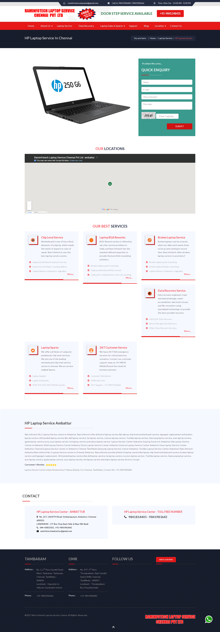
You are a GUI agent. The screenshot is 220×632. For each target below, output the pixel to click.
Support (133, 25)
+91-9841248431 (170, 13)
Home (31, 25)
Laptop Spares (50, 347)
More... (70, 274)
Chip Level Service (52, 237)
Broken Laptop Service (171, 237)
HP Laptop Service (183, 38)
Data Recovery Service (172, 290)
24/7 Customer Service (113, 347)
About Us (45, 25)
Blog (146, 25)
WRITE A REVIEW (166, 560)
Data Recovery (86, 25)
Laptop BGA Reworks (112, 237)
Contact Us (176, 25)
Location (159, 25)
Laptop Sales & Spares (111, 25)
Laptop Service (64, 25)
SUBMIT (179, 126)
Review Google (132, 459)
